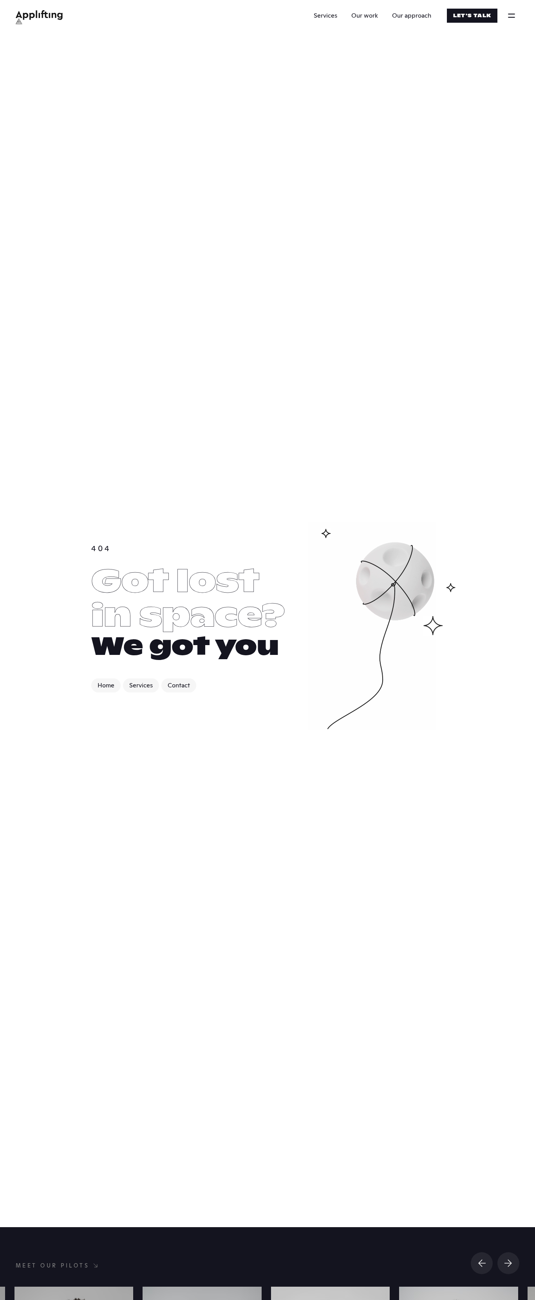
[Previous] (482, 1263)
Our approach (411, 15)
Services (325, 15)
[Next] (508, 1263)
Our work (364, 15)
